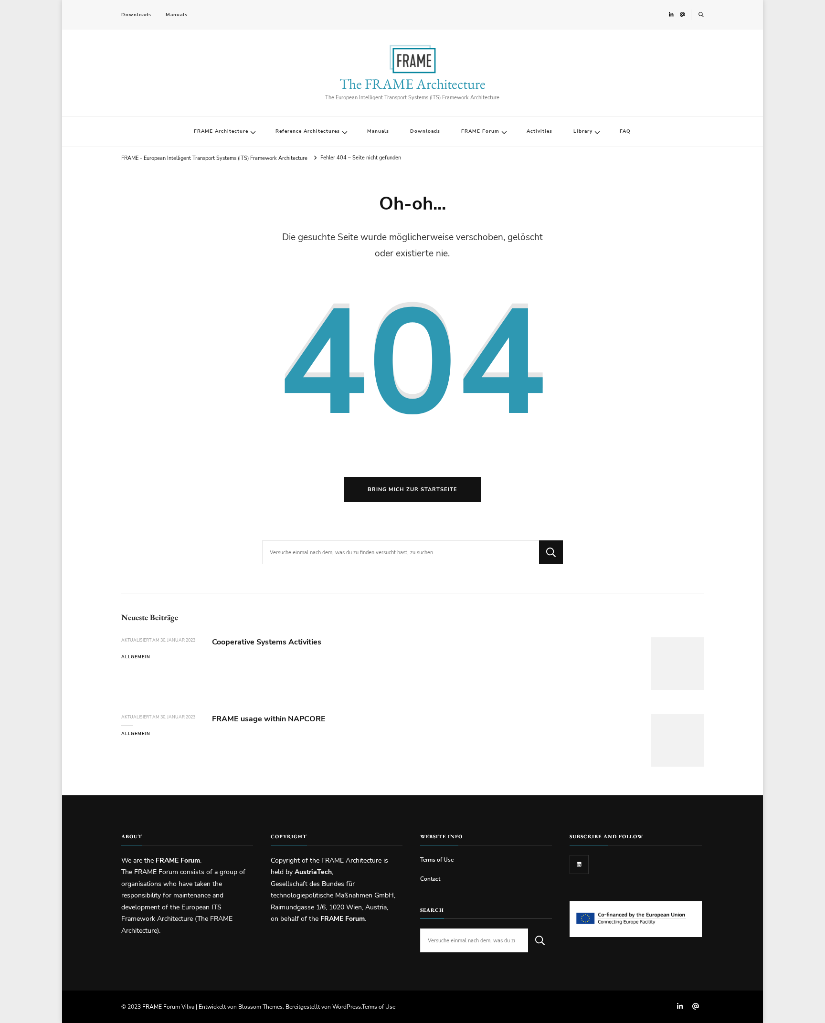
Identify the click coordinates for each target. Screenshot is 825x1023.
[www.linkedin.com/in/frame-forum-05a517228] (579, 864)
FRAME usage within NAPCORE (269, 719)
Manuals (177, 14)
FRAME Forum (480, 131)
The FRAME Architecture (412, 83)
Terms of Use (437, 859)
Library (582, 131)
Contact (430, 879)
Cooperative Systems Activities (266, 642)
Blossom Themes (260, 1006)
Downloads (136, 14)
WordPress (346, 1006)
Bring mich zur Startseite (412, 489)
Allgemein (135, 657)
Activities (539, 131)
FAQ (625, 131)
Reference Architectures (307, 131)
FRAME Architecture (221, 131)
